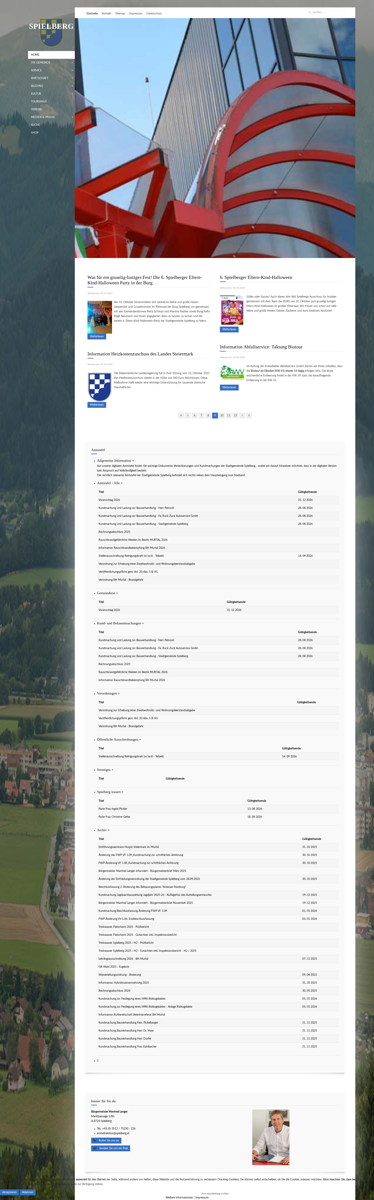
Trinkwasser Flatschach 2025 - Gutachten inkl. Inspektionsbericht (138, 935)
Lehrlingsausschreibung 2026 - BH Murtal (123, 959)
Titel (101, 492)
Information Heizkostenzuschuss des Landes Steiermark (140, 353)
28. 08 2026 (305, 508)
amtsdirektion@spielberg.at (113, 1133)
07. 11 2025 (309, 959)
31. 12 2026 (305, 500)
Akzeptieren (9, 1192)
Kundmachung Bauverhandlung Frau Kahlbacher (128, 1046)
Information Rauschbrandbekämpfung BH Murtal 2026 (132, 548)
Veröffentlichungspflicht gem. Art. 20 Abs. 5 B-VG (128, 572)
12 (235, 415)
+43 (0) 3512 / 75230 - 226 (119, 1128)
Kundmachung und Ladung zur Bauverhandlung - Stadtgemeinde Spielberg (143, 524)
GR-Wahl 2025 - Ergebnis (114, 967)
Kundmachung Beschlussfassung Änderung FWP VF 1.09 (133, 911)
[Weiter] (242, 416)
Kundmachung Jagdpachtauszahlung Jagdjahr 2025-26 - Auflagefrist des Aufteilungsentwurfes (155, 895)
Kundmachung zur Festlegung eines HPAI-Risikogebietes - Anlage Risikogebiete (145, 1006)
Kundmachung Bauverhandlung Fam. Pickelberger (128, 1022)
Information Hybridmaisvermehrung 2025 (124, 982)
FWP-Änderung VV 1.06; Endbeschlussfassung (126, 919)
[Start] (181, 416)
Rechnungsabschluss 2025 (114, 532)
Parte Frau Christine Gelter (114, 817)
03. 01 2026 (309, 919)
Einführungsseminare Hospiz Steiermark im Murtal (129, 847)
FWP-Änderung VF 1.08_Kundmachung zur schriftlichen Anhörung (138, 863)
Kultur (36, 94)
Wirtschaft (39, 78)
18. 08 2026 (254, 817)
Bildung (37, 86)
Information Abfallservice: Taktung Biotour (261, 346)
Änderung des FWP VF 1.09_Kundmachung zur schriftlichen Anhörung (141, 855)
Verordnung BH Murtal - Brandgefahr (121, 580)
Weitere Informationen (179, 1197)
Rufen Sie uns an (107, 1140)
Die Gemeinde (40, 62)
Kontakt (106, 13)
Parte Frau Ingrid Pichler (113, 809)
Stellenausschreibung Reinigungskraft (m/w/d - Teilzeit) (131, 556)
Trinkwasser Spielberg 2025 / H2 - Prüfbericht (126, 943)
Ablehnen (27, 1192)
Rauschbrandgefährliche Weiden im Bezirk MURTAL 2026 (133, 540)
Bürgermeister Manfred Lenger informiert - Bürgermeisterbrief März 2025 (142, 871)
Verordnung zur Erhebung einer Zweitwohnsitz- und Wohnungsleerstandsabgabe (147, 564)
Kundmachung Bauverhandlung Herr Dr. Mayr (126, 1030)
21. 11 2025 (309, 1022)
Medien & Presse (43, 117)
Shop (34, 132)
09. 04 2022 (309, 975)
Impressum (135, 13)
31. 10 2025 (309, 847)
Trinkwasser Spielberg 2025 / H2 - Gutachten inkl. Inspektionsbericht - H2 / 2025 (147, 951)
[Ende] (249, 416)
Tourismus (39, 101)
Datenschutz (154, 13)
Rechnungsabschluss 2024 (114, 990)
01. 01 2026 (309, 911)
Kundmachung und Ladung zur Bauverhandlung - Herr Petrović (136, 508)
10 (221, 415)
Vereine (36, 109)
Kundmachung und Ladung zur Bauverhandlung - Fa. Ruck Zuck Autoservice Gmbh (148, 516)
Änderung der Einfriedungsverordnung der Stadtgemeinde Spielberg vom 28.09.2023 (149, 879)
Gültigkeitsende (307, 492)
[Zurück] (188, 416)
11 (228, 415)
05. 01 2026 (309, 998)
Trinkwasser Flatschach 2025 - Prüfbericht (124, 927)
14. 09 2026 (305, 556)
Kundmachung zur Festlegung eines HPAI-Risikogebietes (132, 998)
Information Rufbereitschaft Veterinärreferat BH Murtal (132, 1014)
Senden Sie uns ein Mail (112, 1148)
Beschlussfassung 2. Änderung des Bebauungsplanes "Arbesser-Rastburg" (142, 887)
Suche (35, 125)
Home (35, 55)
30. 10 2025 (309, 855)
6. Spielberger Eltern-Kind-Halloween (256, 277)
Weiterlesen (97, 336)
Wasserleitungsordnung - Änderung (120, 975)
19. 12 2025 (309, 895)
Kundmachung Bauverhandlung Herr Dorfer (125, 1038)
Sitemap (120, 13)
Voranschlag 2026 (109, 500)
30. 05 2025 (309, 990)
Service (36, 70)
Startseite (92, 13)
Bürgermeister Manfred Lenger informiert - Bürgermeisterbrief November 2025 (146, 903)
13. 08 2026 (254, 809)
